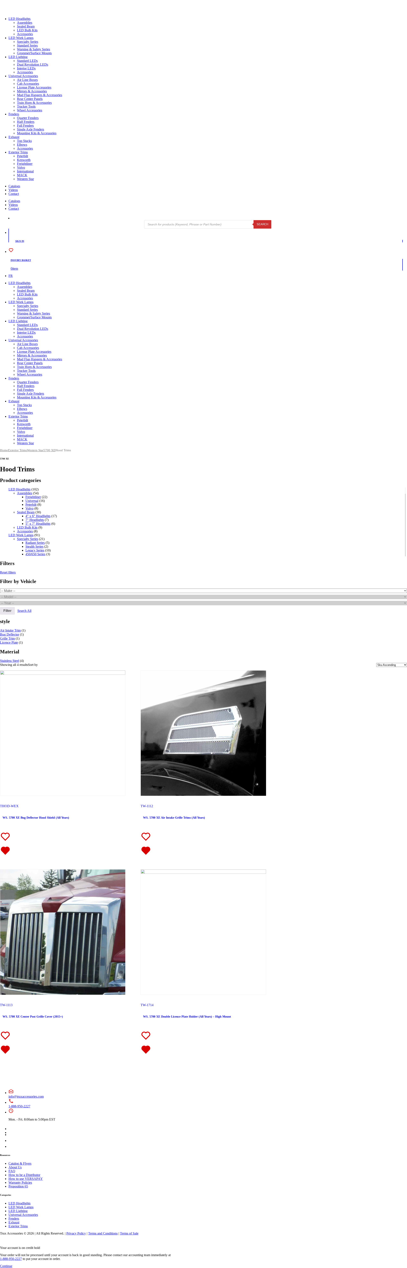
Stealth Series (34, 546)
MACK (22, 175)
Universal (31, 501)
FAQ (11, 1171)
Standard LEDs (27, 60)
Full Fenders (25, 125)
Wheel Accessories (29, 110)
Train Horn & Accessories (34, 102)
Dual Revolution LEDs (32, 64)
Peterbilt (22, 156)
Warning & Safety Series (33, 49)
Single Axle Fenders (30, 129)
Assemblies (24, 22)
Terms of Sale (129, 1233)
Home (4, 450)
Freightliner (24, 163)
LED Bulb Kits (27, 30)
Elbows (22, 144)
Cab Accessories (28, 83)
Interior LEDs (26, 68)
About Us (15, 1167)
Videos (13, 190)
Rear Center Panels (30, 99)
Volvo (21, 167)
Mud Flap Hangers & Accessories (39, 95)
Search (262, 224)
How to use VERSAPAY (25, 1179)
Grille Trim (7, 638)
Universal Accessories (23, 76)
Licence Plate (9, 642)
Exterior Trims (18, 152)
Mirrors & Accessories (32, 91)
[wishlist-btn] (5, 843)
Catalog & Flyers (19, 1163)
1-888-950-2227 (19, 1106)
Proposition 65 (18, 1186)
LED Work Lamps (20, 38)
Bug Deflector (9, 634)
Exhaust (13, 137)
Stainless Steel (9, 660)
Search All (24, 610)
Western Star (25, 179)
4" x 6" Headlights (37, 516)
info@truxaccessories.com (26, 1096)
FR (10, 276)
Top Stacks (24, 141)
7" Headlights (34, 520)
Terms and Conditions (103, 1233)
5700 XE (49, 450)
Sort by (33, 665)
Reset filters (8, 572)
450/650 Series (35, 554)
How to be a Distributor (24, 1175)
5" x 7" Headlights (37, 523)
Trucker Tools (26, 106)
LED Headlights (19, 19)
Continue (6, 1266)
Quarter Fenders (28, 118)
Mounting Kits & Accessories (36, 133)
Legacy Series (34, 550)
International (25, 171)
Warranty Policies (20, 1182)
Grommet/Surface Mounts (34, 53)
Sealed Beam (26, 26)
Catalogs (14, 186)
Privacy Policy (76, 1233)
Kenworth (24, 160)
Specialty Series (27, 41)
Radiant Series (35, 542)
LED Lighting (18, 57)
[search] (14, 218)
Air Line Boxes (27, 80)
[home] (16, 11)
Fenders (13, 114)
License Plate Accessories (34, 87)
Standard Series (27, 45)
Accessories (25, 34)
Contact (13, 194)
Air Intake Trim (10, 630)
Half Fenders (25, 122)
